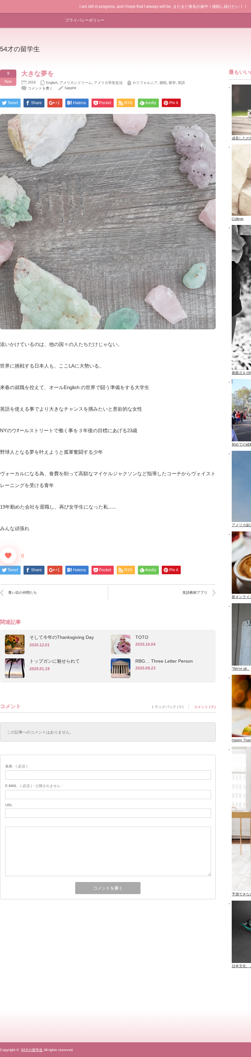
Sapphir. (70, 88)
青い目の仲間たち (22, 592)
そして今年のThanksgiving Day (61, 637)
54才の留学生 (20, 49)
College (237, 219)
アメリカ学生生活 (108, 83)
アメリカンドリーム (75, 83)
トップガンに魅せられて (54, 661)
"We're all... (240, 668)
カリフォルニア (145, 83)
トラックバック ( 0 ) (167, 707)
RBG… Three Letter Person (164, 661)
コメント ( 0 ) (205, 707)
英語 (181, 83)
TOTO (141, 637)
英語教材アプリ (195, 592)
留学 (172, 83)
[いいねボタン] (8, 555)
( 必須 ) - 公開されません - (34, 786)
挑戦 (163, 83)
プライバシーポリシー (85, 20)
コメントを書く (40, 88)
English (52, 83)
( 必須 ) (16, 766)
